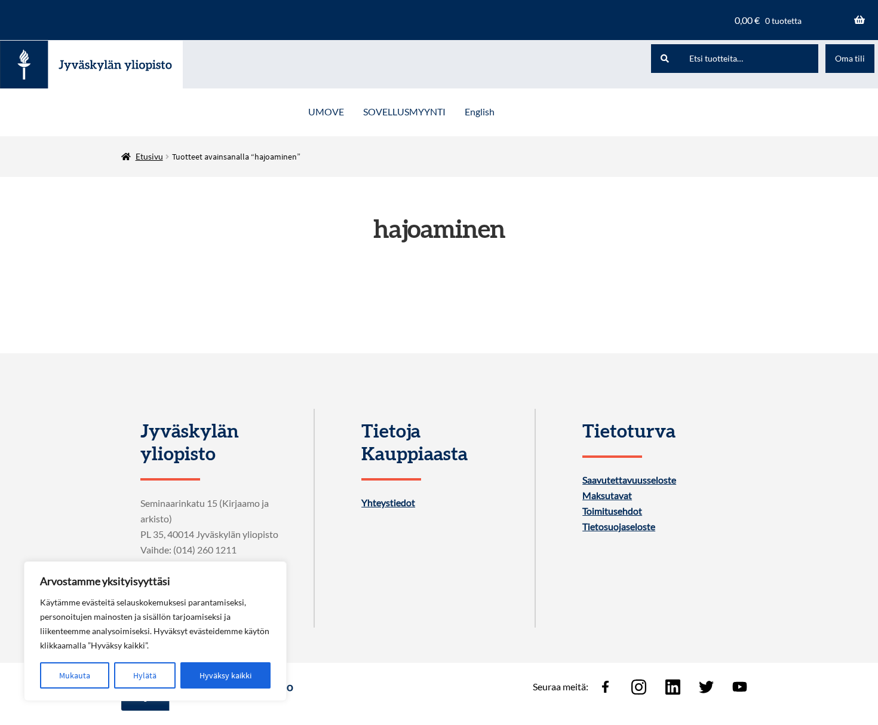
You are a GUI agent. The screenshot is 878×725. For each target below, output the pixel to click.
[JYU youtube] (740, 687)
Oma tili (850, 58)
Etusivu (149, 156)
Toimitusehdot (612, 511)
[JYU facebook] (605, 687)
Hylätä (144, 675)
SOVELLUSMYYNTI (404, 111)
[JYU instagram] (639, 687)
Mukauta (74, 675)
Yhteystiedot (388, 502)
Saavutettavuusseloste (629, 480)
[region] (155, 631)
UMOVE (326, 111)
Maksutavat (607, 495)
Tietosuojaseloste (618, 526)
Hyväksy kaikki (225, 675)
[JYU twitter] (706, 687)
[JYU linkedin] (672, 687)
